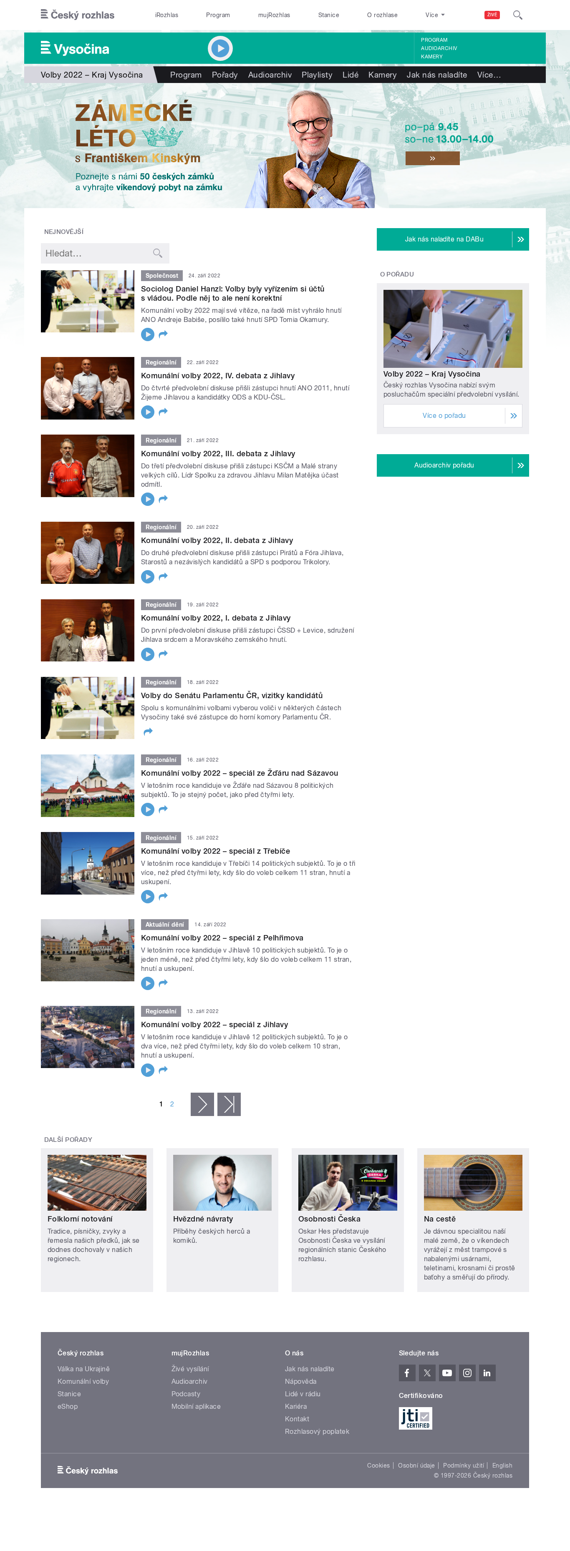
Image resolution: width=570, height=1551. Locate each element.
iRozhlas (167, 15)
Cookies (378, 1465)
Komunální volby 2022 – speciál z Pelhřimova (222, 937)
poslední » (229, 1104)
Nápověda (301, 1381)
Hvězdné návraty (203, 1218)
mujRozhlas (274, 15)
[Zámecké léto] (285, 145)
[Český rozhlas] (77, 15)
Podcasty (186, 1394)
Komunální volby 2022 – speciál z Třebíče (215, 851)
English (502, 1465)
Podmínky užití (463, 1465)
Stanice (328, 15)
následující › (202, 1104)
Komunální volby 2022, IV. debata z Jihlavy (218, 375)
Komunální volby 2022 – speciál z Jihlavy (214, 1024)
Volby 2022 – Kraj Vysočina (431, 374)
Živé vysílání (190, 1369)
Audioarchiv (439, 48)
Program (218, 15)
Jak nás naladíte (437, 74)
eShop (68, 1406)
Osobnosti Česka (329, 1218)
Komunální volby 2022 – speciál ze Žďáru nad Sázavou (239, 773)
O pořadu (397, 274)
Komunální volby (83, 1381)
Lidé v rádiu (303, 1394)
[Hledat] (518, 15)
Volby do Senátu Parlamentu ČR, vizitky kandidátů (232, 695)
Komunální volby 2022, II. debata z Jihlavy (217, 540)
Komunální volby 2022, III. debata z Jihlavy (218, 453)
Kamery (432, 57)
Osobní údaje (416, 1465)
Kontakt (297, 1419)
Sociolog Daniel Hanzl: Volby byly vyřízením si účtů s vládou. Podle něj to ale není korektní (232, 293)
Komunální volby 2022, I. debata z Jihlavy (216, 617)
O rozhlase (382, 15)
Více (489, 74)
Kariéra (296, 1406)
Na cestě (440, 1218)
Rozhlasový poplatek (317, 1431)
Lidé (350, 74)
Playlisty (317, 74)
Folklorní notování (80, 1218)
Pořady (225, 74)
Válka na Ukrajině (84, 1369)
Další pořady (68, 1140)
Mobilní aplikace (196, 1406)
